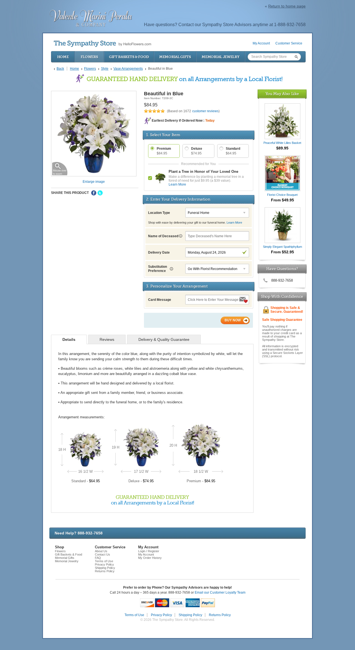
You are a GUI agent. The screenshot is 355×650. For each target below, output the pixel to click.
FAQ (98, 557)
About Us (101, 551)
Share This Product (70, 193)
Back (60, 69)
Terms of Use (104, 561)
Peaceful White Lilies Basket (282, 142)
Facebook (94, 193)
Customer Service (288, 43)
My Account (261, 43)
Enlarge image (94, 182)
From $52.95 (282, 252)
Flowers (89, 57)
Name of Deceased (163, 236)
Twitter (100, 193)
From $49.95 (282, 200)
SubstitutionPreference (157, 269)
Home (63, 57)
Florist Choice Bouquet (282, 194)
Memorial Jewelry (220, 57)
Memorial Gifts (175, 57)
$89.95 (282, 148)
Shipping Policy (105, 567)
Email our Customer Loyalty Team (220, 592)
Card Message (159, 300)
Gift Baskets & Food (129, 57)
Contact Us (102, 554)
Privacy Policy (104, 564)
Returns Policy (105, 571)
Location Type (159, 213)
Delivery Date (159, 252)
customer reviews (205, 111)
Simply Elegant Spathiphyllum (282, 246)
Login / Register (148, 551)
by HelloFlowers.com (102, 44)
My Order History (150, 557)
